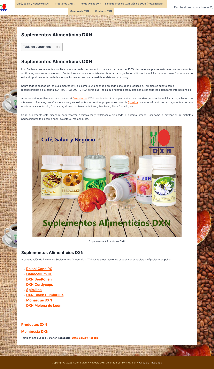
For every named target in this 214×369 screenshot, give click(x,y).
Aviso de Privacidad (150, 362)
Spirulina (133, 102)
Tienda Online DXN (90, 3)
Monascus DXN (39, 300)
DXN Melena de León (43, 305)
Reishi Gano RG (39, 269)
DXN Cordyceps (39, 284)
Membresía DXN (34, 331)
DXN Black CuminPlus (44, 295)
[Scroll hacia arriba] (211, 317)
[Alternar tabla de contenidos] (56, 47)
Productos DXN (34, 324)
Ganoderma (80, 98)
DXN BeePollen (39, 279)
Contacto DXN (103, 11)
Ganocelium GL (39, 274)
